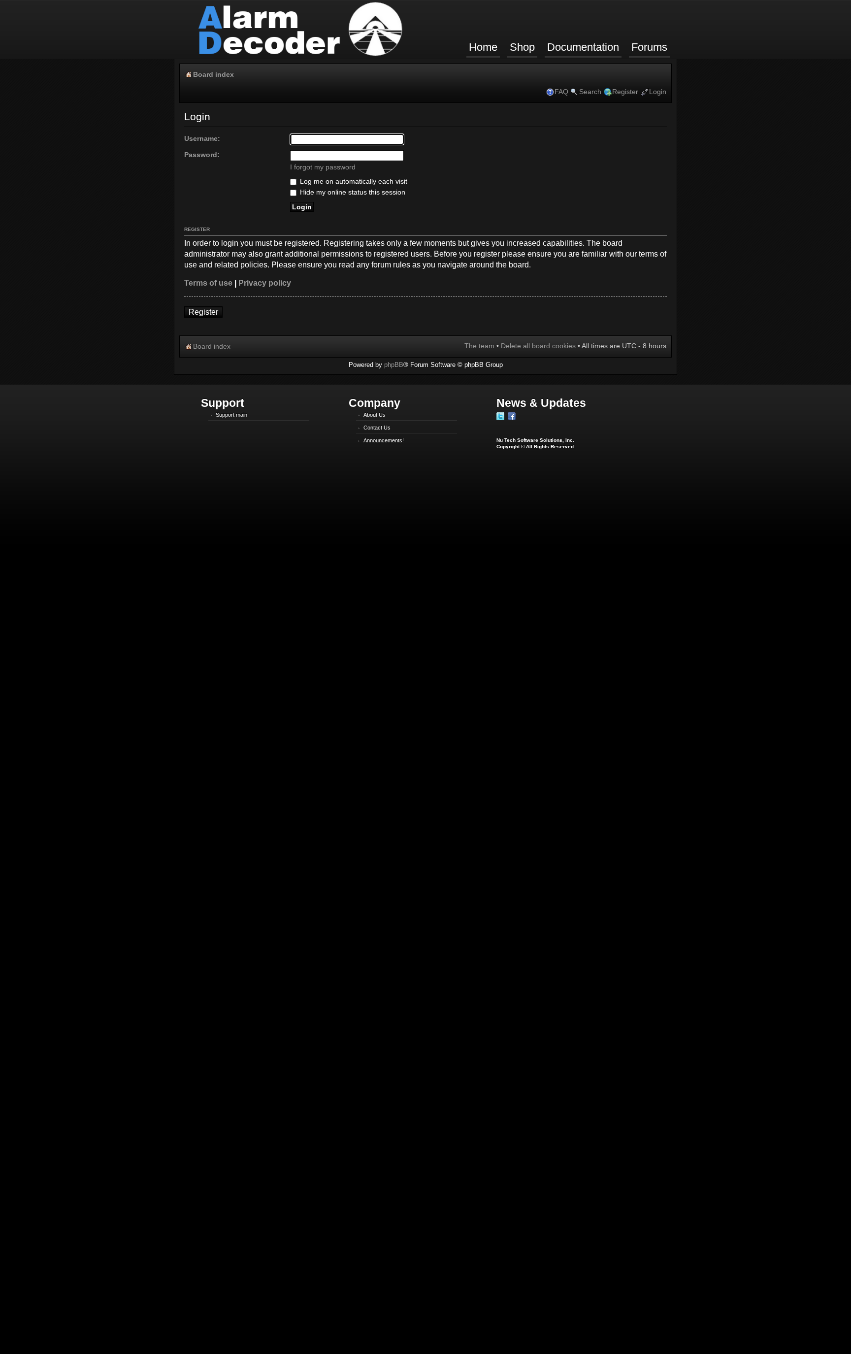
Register (625, 92)
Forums (649, 47)
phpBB (393, 364)
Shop (522, 47)
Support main (231, 415)
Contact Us (377, 427)
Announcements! (383, 440)
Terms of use (208, 283)
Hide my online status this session (351, 192)
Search (590, 92)
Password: (202, 155)
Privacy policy (264, 283)
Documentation (583, 47)
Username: (202, 138)
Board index (213, 74)
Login (657, 92)
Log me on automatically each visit (352, 181)
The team (479, 346)
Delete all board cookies (538, 346)
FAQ (561, 92)
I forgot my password (323, 167)
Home (483, 47)
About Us (374, 415)
